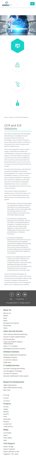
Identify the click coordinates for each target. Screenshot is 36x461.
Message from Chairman (11, 323)
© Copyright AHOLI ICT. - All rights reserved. (18, 303)
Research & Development (13, 382)
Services (12, 117)
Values (5, 320)
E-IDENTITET (7, 424)
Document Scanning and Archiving (14, 368)
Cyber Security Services (13, 331)
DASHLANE (6, 419)
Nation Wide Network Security (12, 387)
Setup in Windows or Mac (11, 451)
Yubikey (5, 409)
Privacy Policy (21, 299)
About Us (7, 310)
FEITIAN (5, 407)
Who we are (7, 313)
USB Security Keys (9, 339)
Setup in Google (8, 446)
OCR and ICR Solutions (22, 117)
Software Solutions (11, 352)
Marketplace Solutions (10, 357)
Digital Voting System (10, 385)
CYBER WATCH (8, 426)
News (5, 440)
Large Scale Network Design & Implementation (12, 343)
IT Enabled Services (11, 365)
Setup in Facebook (9, 449)
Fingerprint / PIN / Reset (10, 454)
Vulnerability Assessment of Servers (14, 348)
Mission (5, 316)
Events (5, 435)
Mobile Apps (7, 362)
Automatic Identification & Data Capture (15, 376)
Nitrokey (6, 412)
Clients (5, 328)
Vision (5, 318)
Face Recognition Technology (12, 371)
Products (7, 403)
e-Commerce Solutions (10, 360)
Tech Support (9, 443)
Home (6, 117)
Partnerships (7, 325)
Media (5, 430)
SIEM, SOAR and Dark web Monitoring (15, 334)
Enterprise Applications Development (14, 355)
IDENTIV (6, 414)
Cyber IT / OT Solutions (10, 346)
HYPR (5, 417)
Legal (12, 299)
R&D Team (6, 390)
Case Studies (7, 433)
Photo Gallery (7, 438)
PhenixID (6, 421)
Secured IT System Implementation (14, 337)
